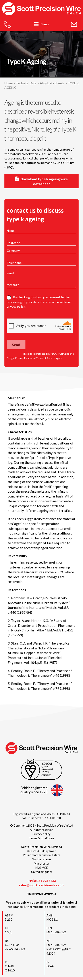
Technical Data (26, 83)
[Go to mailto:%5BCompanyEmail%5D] (74, 24)
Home (8, 83)
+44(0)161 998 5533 (41, 881)
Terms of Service (45, 358)
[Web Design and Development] (46, 894)
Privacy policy (41, 834)
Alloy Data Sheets (52, 83)
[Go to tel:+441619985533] (7, 24)
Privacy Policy (23, 358)
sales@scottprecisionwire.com (41, 885)
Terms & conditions (41, 838)
